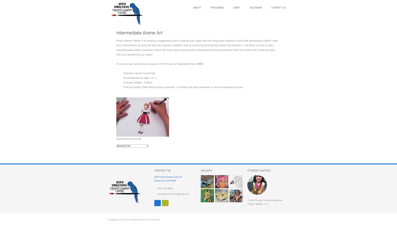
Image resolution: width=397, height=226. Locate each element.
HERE (200, 64)
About (197, 7)
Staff (236, 7)
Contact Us (278, 7)
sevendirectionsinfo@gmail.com (173, 194)
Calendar (256, 7)
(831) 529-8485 (165, 188)
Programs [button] (217, 7)
